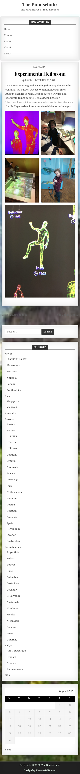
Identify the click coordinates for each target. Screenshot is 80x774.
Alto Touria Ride (16, 650)
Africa (8, 353)
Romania (12, 517)
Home (7, 29)
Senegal (11, 384)
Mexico (11, 614)
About (7, 47)
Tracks (8, 35)
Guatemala (13, 602)
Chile (10, 571)
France (11, 473)
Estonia (13, 436)
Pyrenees (14, 528)
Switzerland (14, 541)
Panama (11, 627)
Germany (40, 67)
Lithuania (14, 448)
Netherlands (14, 492)
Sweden (11, 535)
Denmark (12, 467)
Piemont (12, 498)
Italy (9, 486)
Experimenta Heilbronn (40, 73)
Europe (9, 419)
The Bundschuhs (39, 4)
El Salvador (13, 595)
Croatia (11, 460)
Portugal (12, 510)
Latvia (12, 442)
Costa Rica (13, 583)
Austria (11, 424)
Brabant (11, 657)
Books (7, 41)
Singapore (13, 401)
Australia (10, 413)
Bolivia (11, 564)
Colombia (12, 577)
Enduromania (15, 669)
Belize (10, 558)
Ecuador (12, 589)
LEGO (7, 53)
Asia (7, 396)
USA (7, 675)
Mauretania (13, 365)
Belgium (12, 454)
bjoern (28, 80)
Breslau (11, 663)
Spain (10, 523)
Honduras (13, 608)
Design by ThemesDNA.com (40, 770)
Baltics (11, 430)
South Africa (14, 390)
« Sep (8, 749)
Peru (10, 633)
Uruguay (12, 639)
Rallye (8, 645)
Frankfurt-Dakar (17, 359)
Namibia (12, 377)
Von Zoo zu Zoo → (67, 314)
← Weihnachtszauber (14, 314)
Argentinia (13, 552)
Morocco (12, 371)
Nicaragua (13, 621)
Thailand (12, 407)
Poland (11, 504)
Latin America (13, 547)
